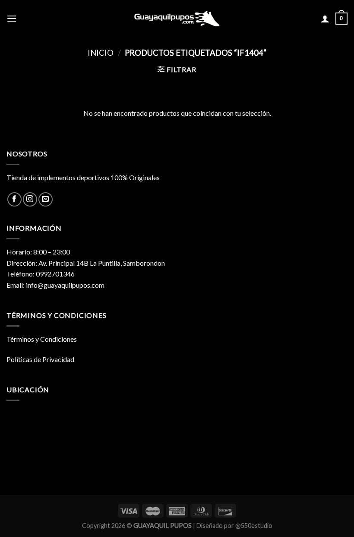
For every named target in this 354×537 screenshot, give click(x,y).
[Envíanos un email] (45, 199)
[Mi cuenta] (325, 18)
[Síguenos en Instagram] (30, 199)
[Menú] (11, 18)
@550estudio (253, 525)
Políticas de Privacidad (40, 359)
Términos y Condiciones (41, 339)
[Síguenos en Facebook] (14, 199)
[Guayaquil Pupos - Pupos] (177, 18)
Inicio (101, 52)
